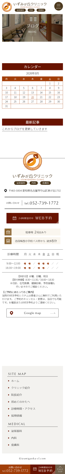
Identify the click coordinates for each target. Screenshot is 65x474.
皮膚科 (15, 445)
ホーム (15, 381)
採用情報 (16, 415)
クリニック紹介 (20, 387)
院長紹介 (16, 394)
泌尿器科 (16, 431)
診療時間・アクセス (23, 408)
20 (32, 97)
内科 (14, 438)
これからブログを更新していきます (24, 129)
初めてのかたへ (20, 401)
